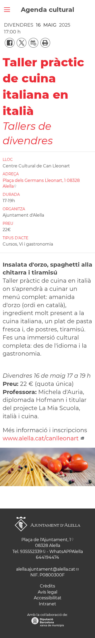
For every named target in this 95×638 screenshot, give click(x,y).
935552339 (31, 551)
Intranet (47, 603)
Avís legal (47, 592)
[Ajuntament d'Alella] (47, 535)
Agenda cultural (47, 9)
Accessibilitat (47, 597)
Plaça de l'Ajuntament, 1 (46, 539)
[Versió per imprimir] (44, 42)
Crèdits (47, 586)
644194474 (47, 557)
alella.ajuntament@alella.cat (45, 569)
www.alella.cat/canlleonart (41, 438)
